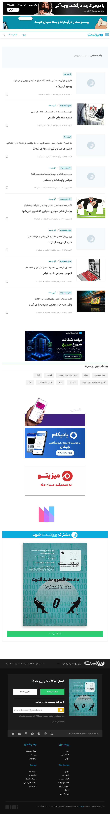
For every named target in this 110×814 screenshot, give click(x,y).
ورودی (67, 771)
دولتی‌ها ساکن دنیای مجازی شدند (52, 149)
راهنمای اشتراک (30, 779)
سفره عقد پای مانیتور (60, 117)
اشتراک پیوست (55, 633)
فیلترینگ (72, 382)
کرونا (60, 382)
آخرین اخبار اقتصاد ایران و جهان (93, 382)
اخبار (67, 751)
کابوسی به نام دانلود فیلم (57, 273)
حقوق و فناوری (64, 786)
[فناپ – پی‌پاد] (55, 443)
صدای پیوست (31, 751)
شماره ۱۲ (37, 219)
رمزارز (86, 375)
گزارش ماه (67, 74)
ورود (24, 34)
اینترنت (49, 375)
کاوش (67, 758)
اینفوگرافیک (32, 758)
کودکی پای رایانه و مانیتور (58, 180)
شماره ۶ (40, 156)
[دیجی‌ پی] (55, 8)
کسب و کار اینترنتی (45, 382)
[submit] (61, 710)
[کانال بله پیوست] (55, 22)
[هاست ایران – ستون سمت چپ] (55, 346)
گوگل (38, 375)
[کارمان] (55, 514)
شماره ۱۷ (39, 250)
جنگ (30, 382)
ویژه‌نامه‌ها (32, 771)
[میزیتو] (55, 481)
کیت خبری (32, 786)
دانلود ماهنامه (52, 691)
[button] (107, 34)
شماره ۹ (40, 94)
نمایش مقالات (25, 691)
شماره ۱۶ (39, 281)
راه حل (67, 790)
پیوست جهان (64, 793)
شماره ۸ (40, 125)
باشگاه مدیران (64, 779)
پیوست (81, 806)
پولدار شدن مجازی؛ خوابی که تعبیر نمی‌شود (47, 211)
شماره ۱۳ (37, 188)
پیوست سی (32, 754)
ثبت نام (12, 34)
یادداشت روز (65, 754)
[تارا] (55, 411)
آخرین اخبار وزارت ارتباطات (68, 375)
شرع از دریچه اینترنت (60, 242)
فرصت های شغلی (30, 782)
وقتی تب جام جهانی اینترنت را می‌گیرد (50, 305)
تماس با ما (32, 775)
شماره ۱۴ (39, 312)
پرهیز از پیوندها (63, 86)
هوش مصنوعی (100, 375)
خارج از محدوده (65, 105)
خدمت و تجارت (63, 782)
